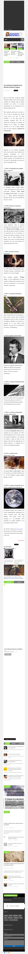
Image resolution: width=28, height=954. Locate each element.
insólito (5, 915)
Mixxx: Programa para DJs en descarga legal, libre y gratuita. (16, 837)
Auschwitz (6, 919)
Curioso (6, 812)
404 (23, 897)
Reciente (14, 743)
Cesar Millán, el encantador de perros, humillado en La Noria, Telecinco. (16, 776)
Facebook (19, 582)
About (19, 897)
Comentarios (9, 582)
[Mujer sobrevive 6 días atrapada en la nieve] (14, 46)
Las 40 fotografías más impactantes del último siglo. (8, 562)
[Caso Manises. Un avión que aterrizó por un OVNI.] (21, 46)
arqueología (10, 917)
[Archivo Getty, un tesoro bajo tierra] (7, 46)
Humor (20, 915)
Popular (8, 745)
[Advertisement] (14, 14)
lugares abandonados (13, 919)
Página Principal (17, 529)
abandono (15, 915)
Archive (15, 897)
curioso (18, 62)
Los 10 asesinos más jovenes (14, 754)
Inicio (5, 29)
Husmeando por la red (10, 895)
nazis (5, 917)
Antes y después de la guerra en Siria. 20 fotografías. (18, 562)
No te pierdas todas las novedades (13, 649)
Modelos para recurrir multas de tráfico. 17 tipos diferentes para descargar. (14, 769)
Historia (10, 915)
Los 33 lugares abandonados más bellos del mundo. (15, 761)
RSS (9, 952)
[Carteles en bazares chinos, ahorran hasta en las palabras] (14, 816)
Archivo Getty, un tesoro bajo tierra (7, 53)
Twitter (6, 952)
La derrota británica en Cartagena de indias (12, 576)
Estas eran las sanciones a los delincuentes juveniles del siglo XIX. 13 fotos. (16, 877)
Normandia (16, 917)
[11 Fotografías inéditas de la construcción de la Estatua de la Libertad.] (14, 856)
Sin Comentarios (7, 90)
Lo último (7, 786)
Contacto (10, 29)
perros (21, 917)
